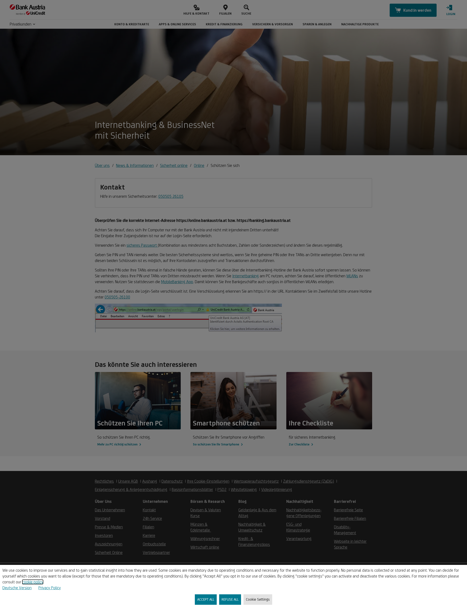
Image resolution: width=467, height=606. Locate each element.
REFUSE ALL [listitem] (230, 599)
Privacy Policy (49, 587)
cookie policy (32, 581)
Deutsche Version (17, 587)
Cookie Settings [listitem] (258, 599)
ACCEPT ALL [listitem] (205, 599)
